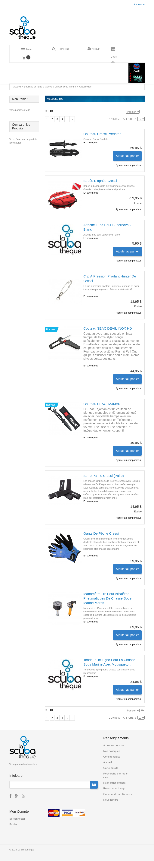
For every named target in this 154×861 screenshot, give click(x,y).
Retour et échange (114, 788)
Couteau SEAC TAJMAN (102, 404)
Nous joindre (110, 799)
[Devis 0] (113, 49)
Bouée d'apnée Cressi (100, 181)
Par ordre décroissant (142, 111)
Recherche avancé (114, 782)
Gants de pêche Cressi (101, 533)
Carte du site (111, 767)
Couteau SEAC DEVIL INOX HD (107, 328)
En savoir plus (90, 142)
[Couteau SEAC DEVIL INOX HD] (65, 343)
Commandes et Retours (117, 794)
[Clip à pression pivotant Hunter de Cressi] (65, 291)
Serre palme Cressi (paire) (103, 476)
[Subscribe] (94, 785)
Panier (13, 824)
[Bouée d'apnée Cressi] (65, 195)
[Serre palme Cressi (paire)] (65, 490)
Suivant (72, 119)
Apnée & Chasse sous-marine (60, 86)
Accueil (17, 86)
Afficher (129, 119)
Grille (51, 111)
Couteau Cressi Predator (102, 134)
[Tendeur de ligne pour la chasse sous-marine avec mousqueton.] (65, 675)
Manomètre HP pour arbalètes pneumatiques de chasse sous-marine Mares (107, 598)
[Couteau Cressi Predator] (65, 149)
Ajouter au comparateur (128, 165)
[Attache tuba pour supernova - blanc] (65, 240)
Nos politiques (111, 750)
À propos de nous (113, 745)
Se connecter (17, 818)
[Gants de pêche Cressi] (65, 548)
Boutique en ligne (33, 86)
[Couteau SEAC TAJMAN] (65, 418)
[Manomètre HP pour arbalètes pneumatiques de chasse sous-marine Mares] (65, 608)
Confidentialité (111, 756)
